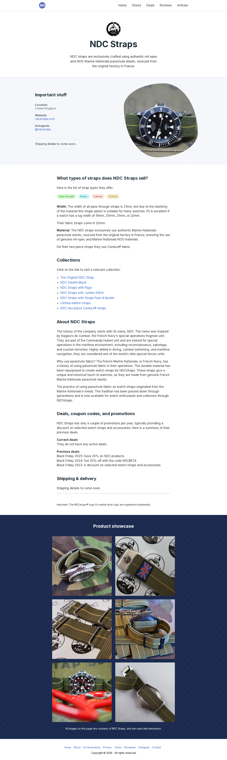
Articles (182, 5)
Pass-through (66, 196)
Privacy (107, 747)
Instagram (144, 747)
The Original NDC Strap (77, 277)
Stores (136, 5)
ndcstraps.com (45, 119)
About (77, 747)
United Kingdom (45, 108)
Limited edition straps (75, 303)
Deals (150, 5)
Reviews (166, 5)
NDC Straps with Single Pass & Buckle (87, 298)
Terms (117, 747)
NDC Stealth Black (73, 282)
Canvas (98, 196)
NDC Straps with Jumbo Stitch (82, 293)
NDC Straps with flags (76, 287)
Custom (113, 196)
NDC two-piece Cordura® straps (83, 308)
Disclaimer (130, 747)
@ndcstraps (43, 129)
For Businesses (92, 747)
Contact (156, 747)
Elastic (83, 196)
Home (122, 5)
